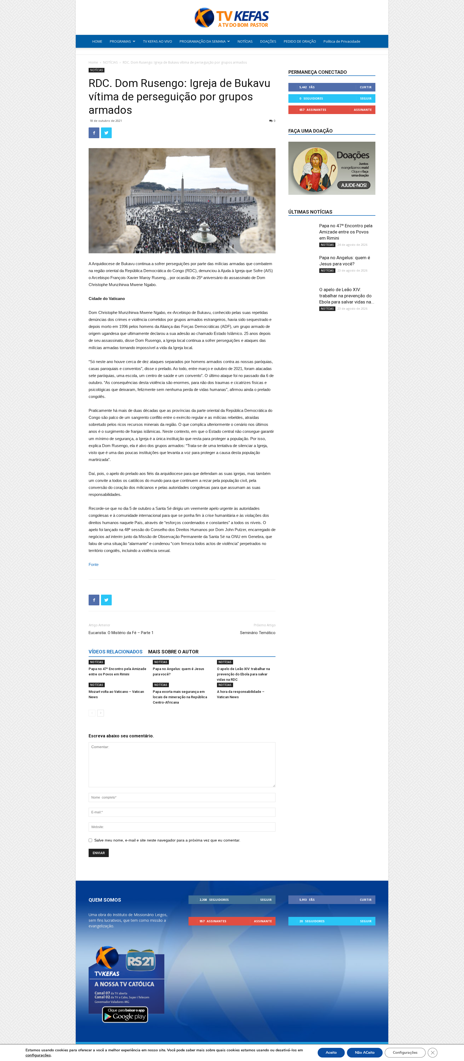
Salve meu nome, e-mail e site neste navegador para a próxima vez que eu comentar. (167, 840)
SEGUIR (366, 98)
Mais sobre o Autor (173, 651)
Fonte (94, 564)
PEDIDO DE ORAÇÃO (300, 41)
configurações (38, 1055)
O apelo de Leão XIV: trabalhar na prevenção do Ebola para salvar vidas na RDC (243, 674)
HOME (97, 41)
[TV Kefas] (232, 18)
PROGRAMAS (120, 41)
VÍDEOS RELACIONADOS (116, 651)
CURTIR (366, 87)
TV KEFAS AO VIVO (157, 41)
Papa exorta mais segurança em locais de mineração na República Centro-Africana (180, 697)
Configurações (405, 1052)
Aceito (331, 1052)
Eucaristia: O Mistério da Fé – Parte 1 (121, 632)
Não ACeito (365, 1052)
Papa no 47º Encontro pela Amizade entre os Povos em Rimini (345, 232)
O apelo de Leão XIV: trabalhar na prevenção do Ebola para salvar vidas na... (346, 296)
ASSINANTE (363, 110)
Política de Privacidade (342, 41)
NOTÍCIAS (245, 41)
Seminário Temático (258, 632)
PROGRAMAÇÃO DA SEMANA (203, 41)
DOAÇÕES (268, 41)
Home (93, 62)
